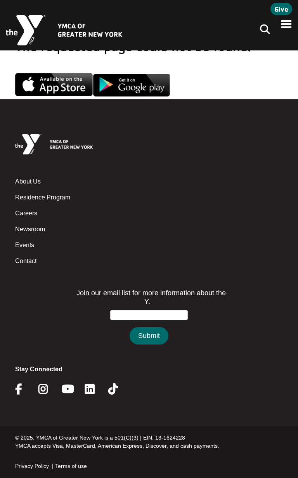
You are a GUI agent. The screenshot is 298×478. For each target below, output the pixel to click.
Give (281, 9)
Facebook (24, 389)
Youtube (67, 389)
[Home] (64, 30)
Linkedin (95, 389)
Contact (25, 261)
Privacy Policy (32, 466)
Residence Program (42, 197)
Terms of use (71, 466)
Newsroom (30, 229)
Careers (26, 213)
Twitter (118, 389)
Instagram (48, 389)
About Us (28, 181)
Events (24, 245)
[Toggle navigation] (262, 30)
